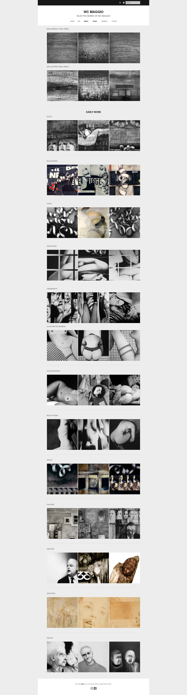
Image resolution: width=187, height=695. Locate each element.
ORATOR (50, 549)
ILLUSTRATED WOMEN (56, 326)
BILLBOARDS (52, 161)
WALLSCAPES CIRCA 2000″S (58, 67)
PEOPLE (50, 638)
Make (82, 684)
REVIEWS (104, 21)
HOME (72, 21)
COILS (49, 203)
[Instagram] (120, 2)
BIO (79, 21)
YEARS (95, 21)
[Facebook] (123, 2)
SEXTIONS (51, 593)
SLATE (49, 116)
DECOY (49, 460)
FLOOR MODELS (53, 371)
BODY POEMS (52, 415)
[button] (62, 47)
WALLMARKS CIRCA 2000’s (58, 29)
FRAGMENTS (52, 289)
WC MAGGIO (93, 11)
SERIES (86, 21)
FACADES (50, 504)
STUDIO (114, 21)
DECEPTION (52, 246)
